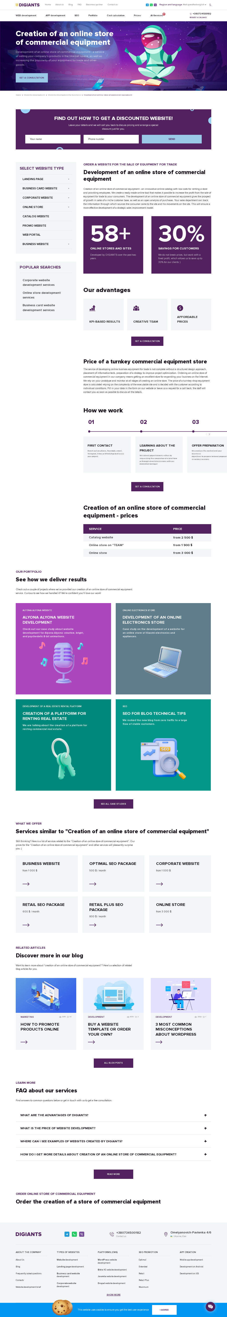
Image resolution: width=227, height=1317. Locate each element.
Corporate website (38, 198)
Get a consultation (31, 77)
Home (48, 4)
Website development (34, 95)
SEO (76, 15)
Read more (113, 1174)
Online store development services (42, 295)
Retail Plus (144, 1280)
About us (59, 4)
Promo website (34, 225)
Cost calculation (116, 15)
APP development (55, 15)
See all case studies (113, 804)
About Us (20, 1259)
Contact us (112, 4)
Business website (36, 244)
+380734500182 (128, 1233)
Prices (137, 15)
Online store (33, 207)
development (67, 1259)
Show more (114, 1294)
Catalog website (36, 216)
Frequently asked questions (28, 1273)
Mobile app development (191, 1259)
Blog (70, 4)
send (171, 139)
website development (107, 1261)
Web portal (32, 235)
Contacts (20, 1280)
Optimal (142, 1259)
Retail (141, 1273)
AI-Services (157, 15)
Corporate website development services (39, 282)
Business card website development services (39, 307)
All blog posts (113, 1063)
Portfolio (92, 15)
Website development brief (28, 1287)
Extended (143, 1266)
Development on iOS (189, 1273)
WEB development (26, 15)
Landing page (33, 179)
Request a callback (198, 17)
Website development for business (64, 95)
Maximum (144, 1287)
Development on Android (191, 1266)
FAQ (79, 4)
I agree (164, 1310)
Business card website (40, 188)
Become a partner (94, 4)
